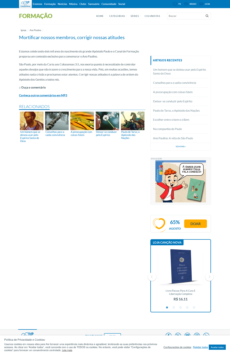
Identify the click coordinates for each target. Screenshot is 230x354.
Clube (82, 4)
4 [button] (187, 307)
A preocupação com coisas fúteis (173, 92)
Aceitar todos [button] (217, 347)
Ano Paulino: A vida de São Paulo (173, 138)
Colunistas (152, 16)
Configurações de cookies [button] (177, 347)
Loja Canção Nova (167, 242)
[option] (181, 277)
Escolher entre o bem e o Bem (171, 119)
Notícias (62, 4)
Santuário (94, 4)
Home (100, 16)
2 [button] (173, 307)
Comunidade (109, 4)
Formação (50, 4)
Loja (207, 4)
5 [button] (194, 307)
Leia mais (67, 350)
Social (121, 4)
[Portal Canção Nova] (25, 4)
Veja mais (181, 146)
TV (179, 4)
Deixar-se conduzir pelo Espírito (172, 101)
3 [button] (180, 307)
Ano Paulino (35, 30)
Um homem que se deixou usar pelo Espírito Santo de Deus (179, 71)
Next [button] (209, 277)
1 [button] (167, 307)
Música (73, 4)
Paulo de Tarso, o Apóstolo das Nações (176, 110)
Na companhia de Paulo (167, 128)
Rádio (193, 4)
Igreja (23, 30)
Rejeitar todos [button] (200, 347)
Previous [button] (152, 277)
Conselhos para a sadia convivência (174, 82)
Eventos (37, 4)
